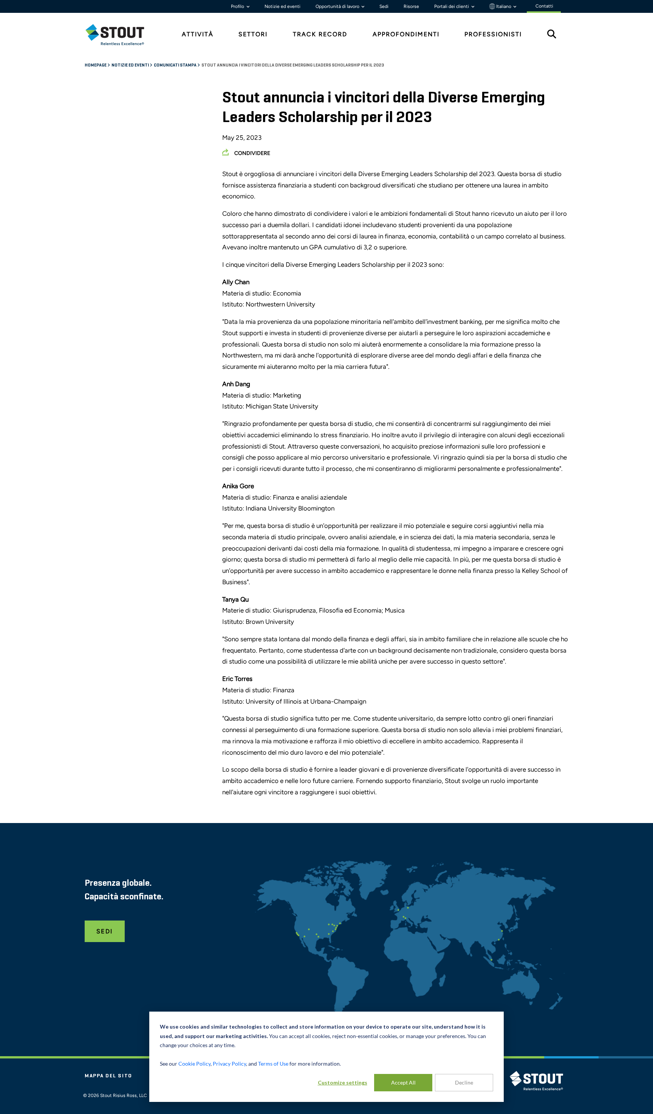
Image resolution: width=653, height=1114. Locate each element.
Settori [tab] (253, 34)
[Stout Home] (120, 34)
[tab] (120, 34)
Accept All (403, 1082)
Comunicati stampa (175, 65)
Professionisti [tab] (493, 34)
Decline (464, 1082)
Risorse (411, 6)
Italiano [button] (503, 6)
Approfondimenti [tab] (406, 34)
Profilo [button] (238, 6)
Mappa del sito (108, 1075)
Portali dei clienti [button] (452, 6)
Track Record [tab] (320, 34)
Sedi (383, 6)
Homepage (96, 65)
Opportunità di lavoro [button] (338, 6)
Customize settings (342, 1082)
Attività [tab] (198, 34)
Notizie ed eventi (282, 6)
